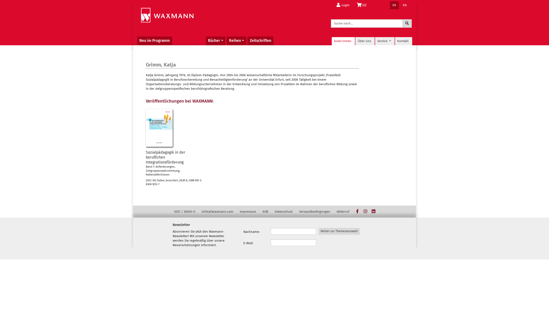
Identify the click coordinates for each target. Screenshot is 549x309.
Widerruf (343, 212)
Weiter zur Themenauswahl (339, 231)
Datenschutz (284, 212)
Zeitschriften (260, 40)
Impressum (248, 212)
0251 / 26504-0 (184, 212)
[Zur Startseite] (167, 15)
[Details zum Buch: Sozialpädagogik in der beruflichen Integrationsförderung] (159, 128)
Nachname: (251, 232)
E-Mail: (248, 243)
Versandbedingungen (314, 212)
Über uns (364, 41)
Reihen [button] (235, 40)
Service (382, 41)
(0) (365, 5)
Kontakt (403, 41)
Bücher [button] (214, 40)
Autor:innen (342, 41)
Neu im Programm (154, 40)
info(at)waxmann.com (217, 212)
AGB (265, 212)
